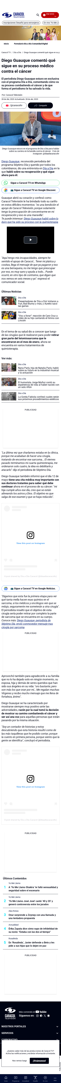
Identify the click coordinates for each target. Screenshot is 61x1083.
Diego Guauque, (10, 161)
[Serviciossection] (57, 1033)
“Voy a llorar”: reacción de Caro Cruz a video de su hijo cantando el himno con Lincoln (38, 318)
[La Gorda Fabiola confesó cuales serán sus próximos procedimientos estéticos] (8, 396)
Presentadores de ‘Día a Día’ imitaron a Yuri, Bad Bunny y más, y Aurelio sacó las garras (38, 303)
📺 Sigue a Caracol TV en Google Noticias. (33, 588)
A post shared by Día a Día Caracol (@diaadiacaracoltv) (30, 576)
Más (55, 1080)
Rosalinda (13, 938)
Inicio (6, 44)
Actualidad (14, 925)
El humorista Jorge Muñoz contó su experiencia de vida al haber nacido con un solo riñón (38, 385)
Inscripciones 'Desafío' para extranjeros (21, 23)
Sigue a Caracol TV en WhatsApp (28, 183)
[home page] (13, 15)
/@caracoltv (16, 105)
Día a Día (17, 52)
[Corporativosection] (57, 1039)
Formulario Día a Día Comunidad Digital (31, 44)
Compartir (43, 105)
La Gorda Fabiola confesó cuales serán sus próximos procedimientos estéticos (38, 398)
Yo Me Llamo (14, 883)
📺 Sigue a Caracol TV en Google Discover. (33, 190)
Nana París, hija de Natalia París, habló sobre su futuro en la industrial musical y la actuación (38, 370)
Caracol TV (6, 52)
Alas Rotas (14, 911)
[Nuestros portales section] (57, 1026)
